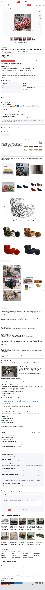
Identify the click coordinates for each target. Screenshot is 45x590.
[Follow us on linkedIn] (32, 584)
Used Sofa (10, 575)
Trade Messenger (18, 582)
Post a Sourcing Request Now (31, 509)
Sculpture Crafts (32, 400)
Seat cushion (3, 555)
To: (6, 497)
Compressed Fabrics (33, 575)
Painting (37, 400)
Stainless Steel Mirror (22, 401)
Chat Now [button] (38, 60)
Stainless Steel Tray (14, 401)
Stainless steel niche (4, 557)
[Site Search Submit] (29, 5)
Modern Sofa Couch (17, 575)
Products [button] (11, 4)
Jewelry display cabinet (16, 557)
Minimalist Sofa (4, 567)
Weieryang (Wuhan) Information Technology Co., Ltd (13, 51)
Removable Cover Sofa (20, 567)
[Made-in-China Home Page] (22, 2)
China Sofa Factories (23, 573)
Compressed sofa (25, 553)
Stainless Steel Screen (25, 400)
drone (2, 553)
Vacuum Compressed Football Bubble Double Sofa (31, 542)
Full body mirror (25, 555)
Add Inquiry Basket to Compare (23, 42)
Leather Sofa (12, 567)
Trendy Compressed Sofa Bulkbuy (7, 578)
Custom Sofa (4, 575)
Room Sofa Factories (33, 573)
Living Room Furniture (12, 8)
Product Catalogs (17, 551)
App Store (4, 582)
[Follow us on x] (37, 582)
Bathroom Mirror (12, 400)
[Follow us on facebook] (36, 582)
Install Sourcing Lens (6, 584)
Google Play (10, 582)
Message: (5, 500)
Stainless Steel (17, 400)
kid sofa (13, 553)
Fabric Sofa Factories (14, 573)
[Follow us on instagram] (39, 582)
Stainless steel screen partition (27, 557)
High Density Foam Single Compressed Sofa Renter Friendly (39, 542)
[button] (1, 1)
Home (2, 8)
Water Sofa (25, 575)
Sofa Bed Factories (5, 573)
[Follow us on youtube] (40, 582)
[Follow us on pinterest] (42, 582)
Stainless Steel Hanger (6, 401)
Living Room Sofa (20, 8)
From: (6, 494)
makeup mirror (14, 555)
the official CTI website (26, 362)
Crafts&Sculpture (36, 553)
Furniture (5, 8)
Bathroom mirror (36, 555)
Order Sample (19, 63)
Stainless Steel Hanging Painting (33, 401)
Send (9, 509)
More (2, 580)
